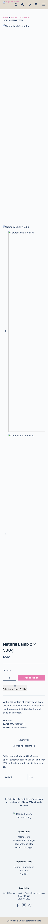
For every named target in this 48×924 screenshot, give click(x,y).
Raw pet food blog (24, 844)
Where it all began (24, 847)
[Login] (22, 4)
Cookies (24, 874)
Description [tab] (24, 740)
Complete (19, 724)
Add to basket (31, 677)
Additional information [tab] (24, 746)
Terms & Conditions (24, 867)
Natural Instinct (20, 727)
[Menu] (43, 4)
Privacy (24, 870)
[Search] (16, 4)
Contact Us (24, 836)
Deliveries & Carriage (24, 840)
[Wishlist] (29, 4)
